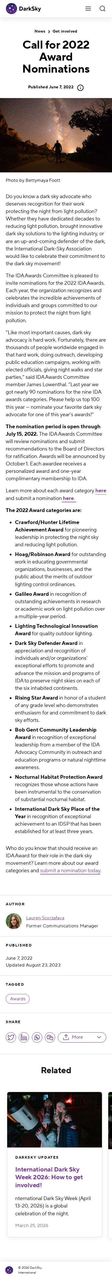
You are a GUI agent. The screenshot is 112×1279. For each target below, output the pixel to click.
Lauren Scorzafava (45, 918)
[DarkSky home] (11, 1270)
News (39, 31)
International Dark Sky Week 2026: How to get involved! (49, 1177)
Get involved (65, 31)
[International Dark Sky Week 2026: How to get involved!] (54, 1119)
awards (18, 999)
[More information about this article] (79, 87)
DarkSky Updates (37, 1157)
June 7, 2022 (51, 87)
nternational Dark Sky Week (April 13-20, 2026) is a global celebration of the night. (53, 1206)
